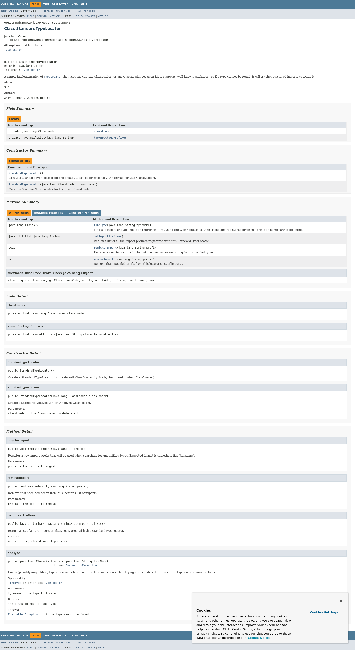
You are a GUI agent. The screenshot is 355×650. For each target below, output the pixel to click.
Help (84, 4)
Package (22, 4)
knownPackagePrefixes (110, 137)
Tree (46, 4)
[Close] (341, 601)
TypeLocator (13, 49)
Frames (49, 11)
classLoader (103, 131)
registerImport (105, 247)
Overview (7, 4)
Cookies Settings (324, 612)
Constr (42, 16)
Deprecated (60, 4)
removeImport (103, 259)
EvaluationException (81, 565)
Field (30, 16)
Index (74, 4)
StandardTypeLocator (24, 173)
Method (54, 16)
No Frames (63, 11)
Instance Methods (48, 212)
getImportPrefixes (108, 236)
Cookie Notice (259, 638)
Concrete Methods (84, 212)
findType (100, 225)
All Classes (86, 11)
